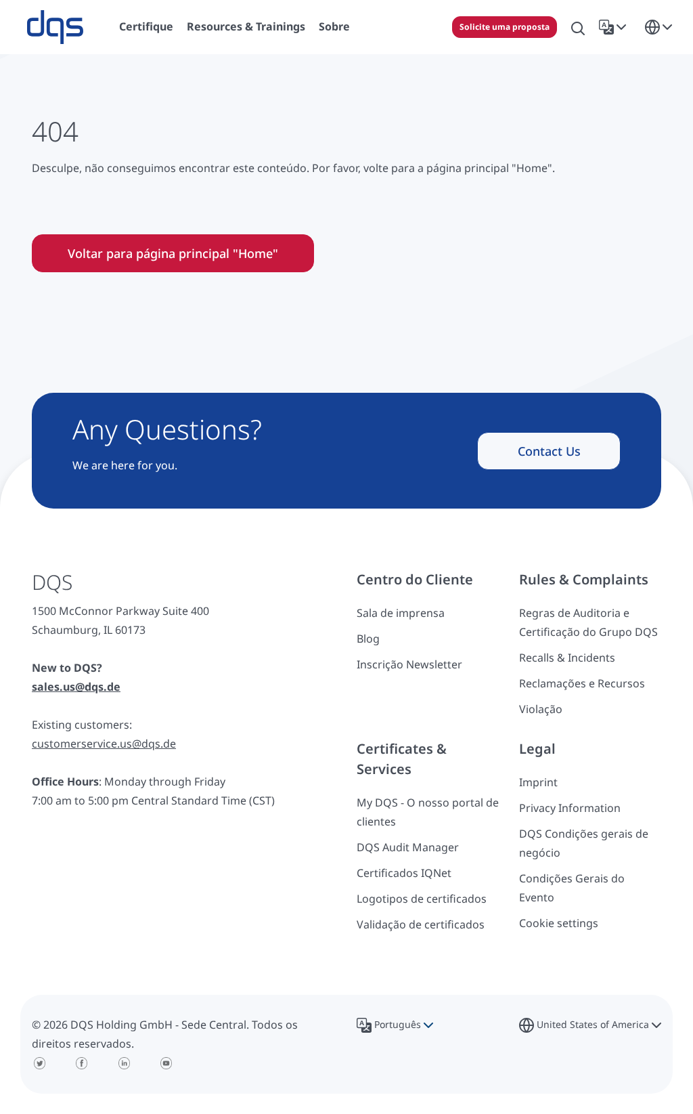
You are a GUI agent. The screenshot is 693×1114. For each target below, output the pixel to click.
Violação (540, 709)
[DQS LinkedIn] (124, 1063)
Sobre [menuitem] (334, 26)
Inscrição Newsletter (409, 664)
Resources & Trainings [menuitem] (246, 26)
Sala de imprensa (401, 612)
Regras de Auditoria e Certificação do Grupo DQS (588, 622)
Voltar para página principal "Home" (173, 253)
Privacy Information (570, 807)
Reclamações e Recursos (582, 683)
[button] (615, 27)
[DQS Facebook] (82, 1063)
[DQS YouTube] (167, 1063)
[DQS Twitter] (39, 1063)
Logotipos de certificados (422, 898)
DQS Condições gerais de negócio (583, 843)
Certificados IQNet (404, 872)
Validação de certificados (421, 924)
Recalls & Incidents (567, 657)
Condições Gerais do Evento (572, 888)
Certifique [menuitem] (146, 26)
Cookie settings (558, 923)
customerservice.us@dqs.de (104, 743)
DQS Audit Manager (408, 847)
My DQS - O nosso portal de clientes (428, 812)
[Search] (578, 27)
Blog (368, 638)
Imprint (538, 782)
